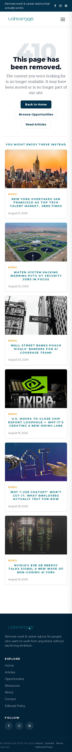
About (9, 692)
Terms (59, 743)
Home (9, 665)
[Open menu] (62, 19)
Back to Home (36, 104)
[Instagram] (60, 6)
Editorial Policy (15, 706)
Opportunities (14, 679)
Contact (10, 699)
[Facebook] (55, 6)
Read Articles (36, 124)
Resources (12, 685)
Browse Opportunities (36, 114)
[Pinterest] (66, 6)
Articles (10, 672)
